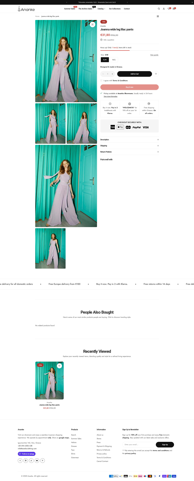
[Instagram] (25, 460)
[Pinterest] (42, 460)
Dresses (74, 446)
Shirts (73, 454)
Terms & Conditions (120, 80)
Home (37, 16)
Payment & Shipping (104, 446)
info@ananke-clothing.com (27, 448)
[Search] (158, 8)
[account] (163, 8)
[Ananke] (26, 8)
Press (98, 442)
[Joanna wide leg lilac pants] (49, 380)
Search (73, 435)
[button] (66, 2)
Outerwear (75, 457)
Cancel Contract (102, 461)
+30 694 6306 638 (25, 446)
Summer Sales (76, 438)
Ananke (103, 26)
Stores (99, 438)
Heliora (73, 442)
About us (100, 435)
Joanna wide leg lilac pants (49, 405)
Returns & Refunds (103, 450)
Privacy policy (102, 454)
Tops (72, 450)
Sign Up (165, 445)
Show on (60, 437)
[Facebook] (20, 460)
